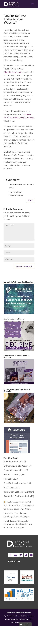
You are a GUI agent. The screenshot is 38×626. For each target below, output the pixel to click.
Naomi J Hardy (14, 184)
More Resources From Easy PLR (18, 502)
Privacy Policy (11, 612)
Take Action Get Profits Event (17, 492)
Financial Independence (14, 470)
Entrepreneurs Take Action (16, 466)
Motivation (9, 479)
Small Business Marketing (15, 483)
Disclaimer (28, 612)
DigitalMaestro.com (12, 72)
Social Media (9, 487)
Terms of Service (20, 612)
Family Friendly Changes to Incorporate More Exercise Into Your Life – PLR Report (18, 524)
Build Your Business (12, 461)
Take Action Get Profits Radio (17, 496)
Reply (30, 200)
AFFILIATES (14, 561)
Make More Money (12, 474)
